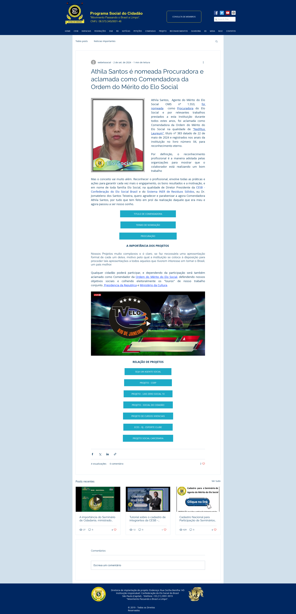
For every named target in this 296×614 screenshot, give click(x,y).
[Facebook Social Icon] (216, 13)
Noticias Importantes (104, 41)
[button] (216, 41)
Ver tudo (216, 481)
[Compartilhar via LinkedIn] (107, 454)
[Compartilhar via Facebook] (92, 454)
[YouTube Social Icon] (228, 13)
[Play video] (148, 323)
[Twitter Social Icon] (222, 13)
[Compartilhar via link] (115, 454)
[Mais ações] (203, 62)
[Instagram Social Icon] (234, 13)
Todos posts (82, 41)
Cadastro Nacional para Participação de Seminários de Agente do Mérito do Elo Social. (197, 518)
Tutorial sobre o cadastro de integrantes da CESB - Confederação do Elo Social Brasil (148, 518)
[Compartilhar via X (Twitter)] (100, 454)
